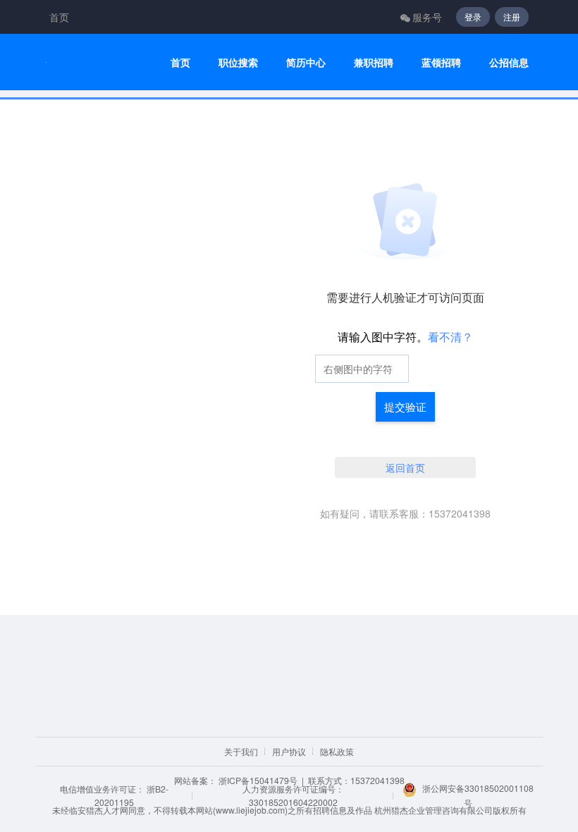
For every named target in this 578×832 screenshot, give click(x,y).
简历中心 (306, 62)
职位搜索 (238, 62)
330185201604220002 (293, 802)
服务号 (427, 17)
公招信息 (509, 62)
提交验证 (405, 406)
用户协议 (289, 751)
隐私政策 (337, 751)
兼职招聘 (373, 62)
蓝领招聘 (441, 62)
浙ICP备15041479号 (258, 780)
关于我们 (241, 751)
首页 (59, 17)
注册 (511, 17)
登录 (473, 17)
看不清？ (450, 337)
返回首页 (405, 467)
